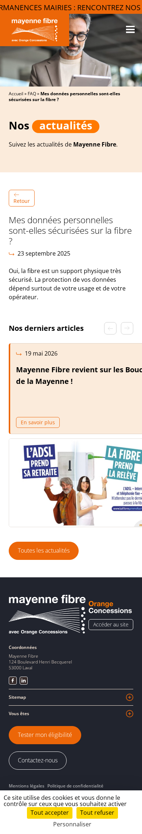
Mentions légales (26, 785)
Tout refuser (97, 813)
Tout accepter (50, 813)
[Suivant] (127, 328)
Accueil (16, 93)
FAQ (32, 93)
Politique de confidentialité (75, 785)
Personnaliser (72, 824)
